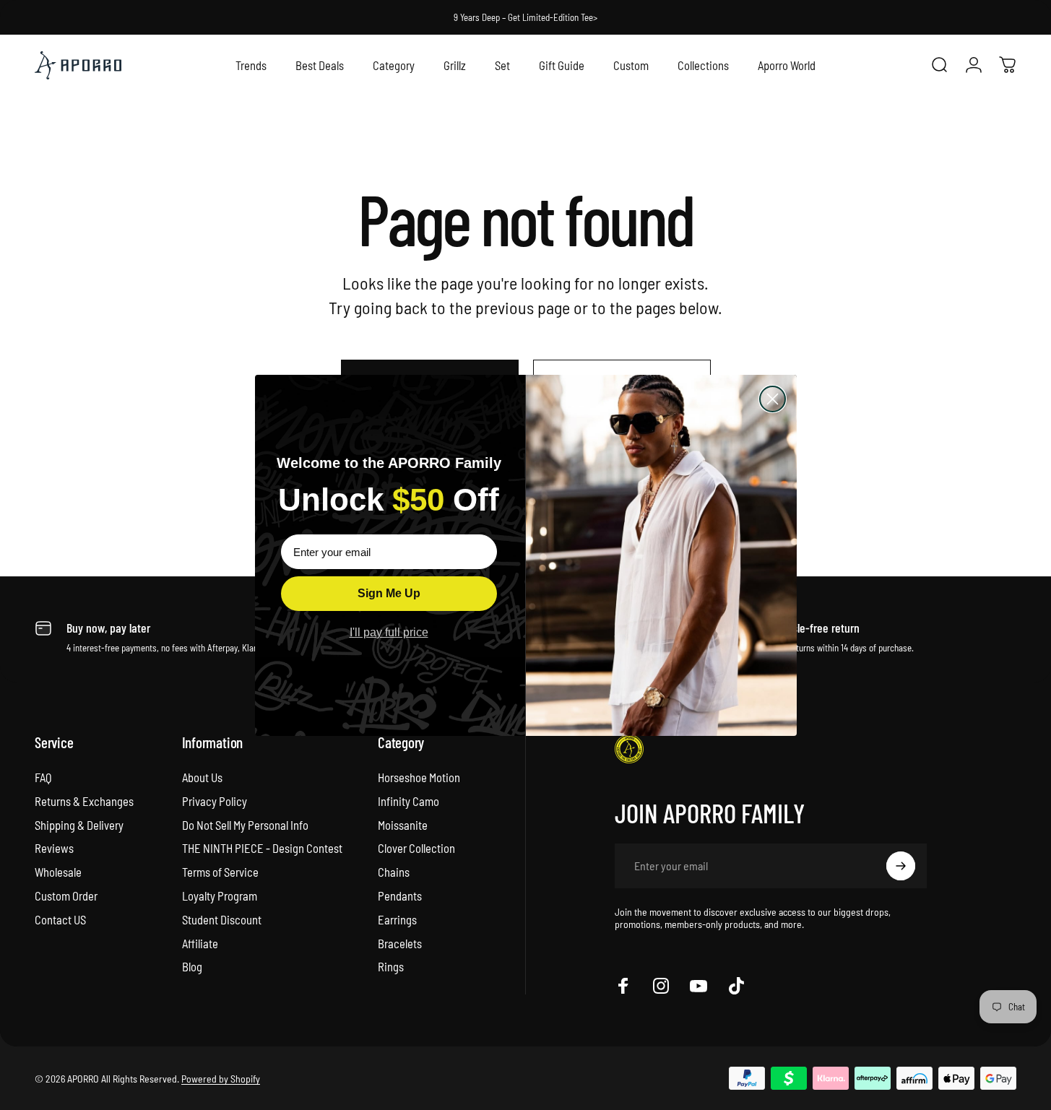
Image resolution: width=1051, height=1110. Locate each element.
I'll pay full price (389, 632)
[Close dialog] (772, 399)
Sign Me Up (389, 593)
